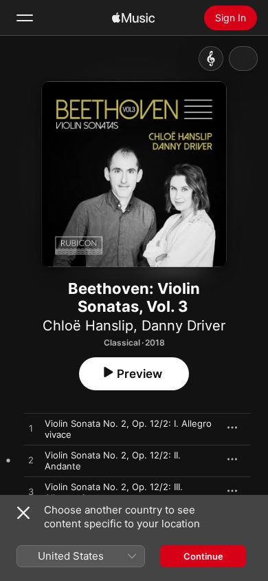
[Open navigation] (25, 18)
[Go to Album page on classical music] (211, 58)
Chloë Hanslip (88, 325)
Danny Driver (183, 325)
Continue (203, 556)
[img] (133, 18)
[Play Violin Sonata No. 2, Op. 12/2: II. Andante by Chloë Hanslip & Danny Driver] (31, 460)
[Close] (23, 513)
